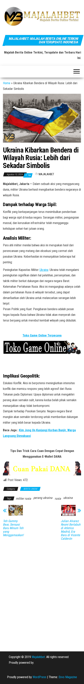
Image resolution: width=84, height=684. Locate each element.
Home (6, 83)
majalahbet (46, 174)
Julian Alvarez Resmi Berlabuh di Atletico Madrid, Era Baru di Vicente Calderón (70, 529)
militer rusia (23, 498)
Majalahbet (38, 657)
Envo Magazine (68, 677)
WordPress (39, 677)
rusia (58, 498)
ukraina (68, 498)
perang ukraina (42, 498)
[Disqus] (42, 593)
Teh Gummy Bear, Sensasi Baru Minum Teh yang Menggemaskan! (13, 528)
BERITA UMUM (30, 489)
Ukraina (43, 270)
